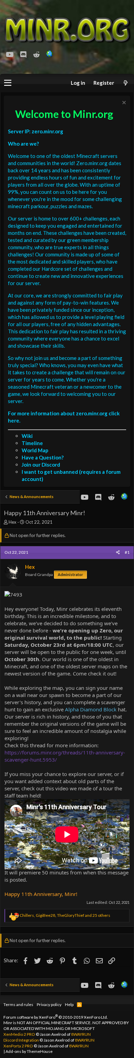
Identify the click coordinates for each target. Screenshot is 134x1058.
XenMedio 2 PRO (19, 1034)
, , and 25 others (65, 915)
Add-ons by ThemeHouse (29, 1051)
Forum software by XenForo (55, 1017)
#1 (127, 552)
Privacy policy (49, 1004)
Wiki (27, 436)
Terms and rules (18, 1004)
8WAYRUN (81, 1034)
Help (69, 1004)
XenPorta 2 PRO (18, 1045)
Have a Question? (43, 457)
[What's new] (125, 83)
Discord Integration (21, 1040)
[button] (7, 83)
